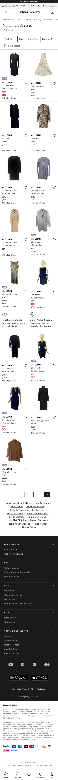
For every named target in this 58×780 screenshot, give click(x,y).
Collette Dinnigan (19, 510)
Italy (51, 765)
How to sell (10, 590)
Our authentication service (17, 572)
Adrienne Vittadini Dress (19, 503)
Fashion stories (12, 653)
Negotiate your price (12, 319)
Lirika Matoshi (16, 517)
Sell (6, 586)
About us (8, 636)
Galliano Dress (15, 513)
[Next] (36, 494)
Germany (39, 765)
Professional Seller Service (17, 603)
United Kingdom (17, 765)
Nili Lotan (16, 19)
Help (6, 613)
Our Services (11, 544)
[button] (52, 12)
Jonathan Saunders (37, 513)
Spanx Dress (29, 527)
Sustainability (11, 640)
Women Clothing (32, 19)
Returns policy (11, 576)
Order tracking (11, 567)
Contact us (9, 622)
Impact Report (11, 644)
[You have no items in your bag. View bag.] (52, 12)
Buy (6, 563)
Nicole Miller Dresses (18, 524)
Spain (46, 765)
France (7, 765)
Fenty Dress (38, 510)
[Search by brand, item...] (5, 11)
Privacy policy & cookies (28, 696)
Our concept (10, 549)
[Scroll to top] (47, 494)
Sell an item (10, 599)
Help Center (10, 617)
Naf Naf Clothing (18, 520)
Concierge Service (13, 553)
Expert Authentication (41, 319)
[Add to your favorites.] (25, 82)
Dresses (48, 19)
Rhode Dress (40, 524)
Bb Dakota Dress (35, 506)
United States (29, 765)
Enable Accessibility (29, 1)
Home (6, 19)
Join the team (11, 649)
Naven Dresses (38, 520)
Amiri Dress (17, 506)
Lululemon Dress (37, 517)
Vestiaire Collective (16, 631)
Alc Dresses (42, 503)
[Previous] (22, 494)
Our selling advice (13, 595)
